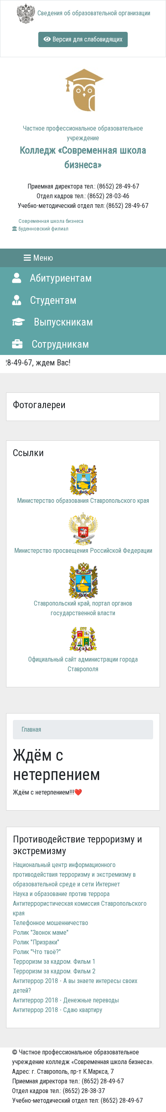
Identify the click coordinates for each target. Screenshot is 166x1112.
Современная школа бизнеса (50, 221)
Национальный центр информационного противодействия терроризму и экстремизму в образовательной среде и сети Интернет (74, 874)
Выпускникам (62, 322)
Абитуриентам (59, 278)
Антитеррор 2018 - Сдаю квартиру (57, 1010)
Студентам (52, 300)
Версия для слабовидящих (86, 39)
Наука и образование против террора (61, 894)
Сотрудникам (59, 344)
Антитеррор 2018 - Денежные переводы (66, 1000)
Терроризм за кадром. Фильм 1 (54, 961)
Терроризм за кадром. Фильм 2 (54, 971)
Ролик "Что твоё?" (37, 952)
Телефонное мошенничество (50, 923)
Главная (31, 729)
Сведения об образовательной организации (93, 13)
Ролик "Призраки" (36, 942)
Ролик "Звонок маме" (40, 932)
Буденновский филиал (42, 229)
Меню (42, 258)
